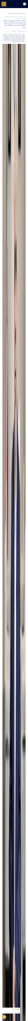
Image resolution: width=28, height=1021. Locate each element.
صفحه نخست (23, 13)
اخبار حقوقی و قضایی (12, 13)
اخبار (18, 13)
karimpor (14, 31)
